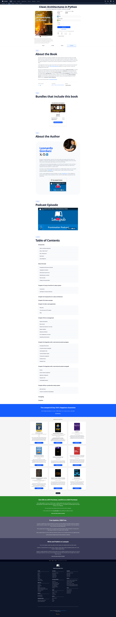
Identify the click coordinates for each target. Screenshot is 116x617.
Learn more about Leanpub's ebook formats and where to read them (58, 534)
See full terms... (58, 413)
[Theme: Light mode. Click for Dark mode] (108, 1)
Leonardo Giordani (44, 36)
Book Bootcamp (40, 596)
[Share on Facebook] (40, 85)
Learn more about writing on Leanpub (58, 513)
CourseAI (39, 584)
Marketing (34, 1)
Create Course (54, 576)
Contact (53, 600)
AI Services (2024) (69, 582)
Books (9, 3)
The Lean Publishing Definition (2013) (72, 584)
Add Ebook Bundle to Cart (58, 122)
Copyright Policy (69, 590)
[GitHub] (44, 154)
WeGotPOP (50, 170)
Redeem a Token (40, 580)
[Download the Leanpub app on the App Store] (58, 614)
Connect (38, 1)
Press (53, 601)
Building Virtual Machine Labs (58, 457)
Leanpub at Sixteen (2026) (70, 581)
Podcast (106, 3)
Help (113, 3)
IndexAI (39, 586)
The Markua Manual (55, 586)
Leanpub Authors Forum (55, 583)
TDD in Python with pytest (53, 66)
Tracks (20, 3)
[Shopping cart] (111, 1)
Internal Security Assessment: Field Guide (77, 455)
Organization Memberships (42, 600)
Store (11, 1)
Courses (17, 3)
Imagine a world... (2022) (70, 583)
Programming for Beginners (39, 455)
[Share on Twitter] (38, 85)
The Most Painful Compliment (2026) (72, 580)
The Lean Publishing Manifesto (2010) (72, 585)
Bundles (13, 3)
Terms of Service (69, 589)
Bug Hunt (77, 431)
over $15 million (56, 510)
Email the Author (68, 85)
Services (29, 1)
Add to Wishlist (63, 29)
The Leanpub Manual (55, 584)
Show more (58, 493)
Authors (14, 1)
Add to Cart (64, 27)
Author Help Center (55, 582)
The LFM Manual (54, 585)
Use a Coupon (40, 579)
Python (56, 560)
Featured (3, 3)
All (6, 3)
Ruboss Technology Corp (62, 610)
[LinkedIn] (47, 154)
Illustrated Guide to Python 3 (58, 433)
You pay (58, 22)
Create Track (54, 577)
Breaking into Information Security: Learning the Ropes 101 (39, 478)
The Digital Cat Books (53, 79)
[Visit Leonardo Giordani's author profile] (69, 145)
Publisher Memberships (41, 601)
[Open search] (105, 1)
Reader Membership (71, 31)
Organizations (24, 1)
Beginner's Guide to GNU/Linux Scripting (58, 478)
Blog (53, 599)
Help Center (68, 576)
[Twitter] (41, 154)
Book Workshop (40, 595)
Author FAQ (53, 581)
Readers (18, 1)
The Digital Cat (64, 173)
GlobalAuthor (40, 585)
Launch (110, 3)
